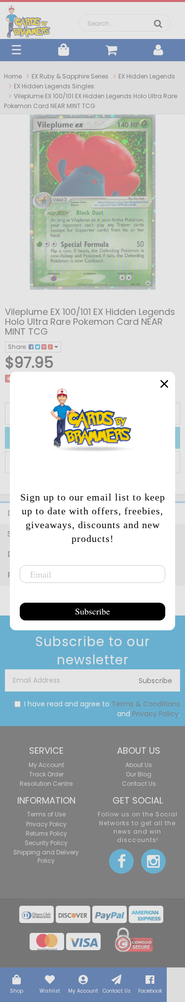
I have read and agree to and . (102, 709)
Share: (18, 347)
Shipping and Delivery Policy (46, 856)
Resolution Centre (46, 783)
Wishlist (49, 991)
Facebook (150, 991)
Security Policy (46, 843)
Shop (16, 991)
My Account (83, 991)
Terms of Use (46, 814)
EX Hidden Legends (146, 76)
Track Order (46, 774)
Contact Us (117, 991)
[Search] (158, 23)
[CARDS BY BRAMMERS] (28, 20)
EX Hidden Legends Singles (54, 86)
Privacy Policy (155, 714)
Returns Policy (46, 833)
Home (13, 76)
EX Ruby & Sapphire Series (70, 76)
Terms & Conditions (145, 704)
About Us (138, 765)
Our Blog (138, 774)
